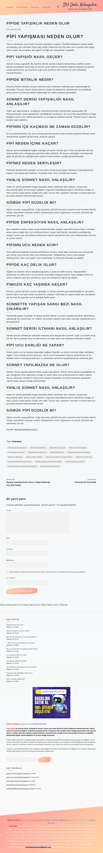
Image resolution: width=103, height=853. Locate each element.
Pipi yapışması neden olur (37, 452)
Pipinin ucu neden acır (84, 457)
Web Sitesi (10, 560)
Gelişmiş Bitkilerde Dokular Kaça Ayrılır (20, 788)
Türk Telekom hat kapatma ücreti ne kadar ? (21, 667)
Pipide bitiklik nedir (57, 452)
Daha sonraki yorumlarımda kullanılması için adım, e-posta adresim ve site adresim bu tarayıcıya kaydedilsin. (48, 572)
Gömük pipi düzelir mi (38, 448)
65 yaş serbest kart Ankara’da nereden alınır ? (22, 649)
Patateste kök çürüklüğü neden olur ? (19, 673)
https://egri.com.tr (31, 604)
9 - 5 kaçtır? (11, 578)
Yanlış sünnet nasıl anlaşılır (50, 466)
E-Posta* (9, 549)
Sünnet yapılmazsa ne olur (75, 462)
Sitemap (64, 604)
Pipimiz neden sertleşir (34, 457)
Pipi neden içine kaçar (57, 448)
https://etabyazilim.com (11, 604)
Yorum (8, 510)
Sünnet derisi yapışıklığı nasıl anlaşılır (49, 462)
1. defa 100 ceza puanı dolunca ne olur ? (20, 643)
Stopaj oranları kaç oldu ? (15, 625)
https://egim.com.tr (50, 604)
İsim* (8, 538)
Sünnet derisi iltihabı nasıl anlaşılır (20, 462)
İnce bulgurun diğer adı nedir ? (16, 655)
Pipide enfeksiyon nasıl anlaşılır (79, 452)
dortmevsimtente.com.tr (25, 429)
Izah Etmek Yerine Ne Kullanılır (17, 781)
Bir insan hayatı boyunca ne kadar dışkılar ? (21, 637)
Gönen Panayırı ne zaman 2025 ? (18, 631)
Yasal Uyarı (35, 7)
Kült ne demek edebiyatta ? (15, 679)
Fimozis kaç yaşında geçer (17, 448)
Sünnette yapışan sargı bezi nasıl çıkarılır (22, 466)
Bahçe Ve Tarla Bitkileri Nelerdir (17, 773)
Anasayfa (9, 7)
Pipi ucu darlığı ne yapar (77, 448)
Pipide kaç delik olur (15, 457)
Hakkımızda (46, 7)
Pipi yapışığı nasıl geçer (16, 452)
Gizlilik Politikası (22, 7)
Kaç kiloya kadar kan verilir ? (16, 661)
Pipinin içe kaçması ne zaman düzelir (59, 457)
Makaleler (17, 441)
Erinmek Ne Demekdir (85, 482)
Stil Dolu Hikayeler (80, 5)
